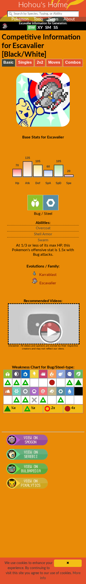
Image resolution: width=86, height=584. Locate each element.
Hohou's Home (43, 5)
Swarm (43, 240)
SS (56, 27)
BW (31, 27)
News (53, 19)
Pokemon (19, 19)
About (69, 19)
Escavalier (47, 283)
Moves (54, 62)
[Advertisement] (43, 539)
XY (40, 27)
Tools (38, 19)
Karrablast (48, 275)
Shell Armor (43, 234)
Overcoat (43, 228)
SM (48, 27)
